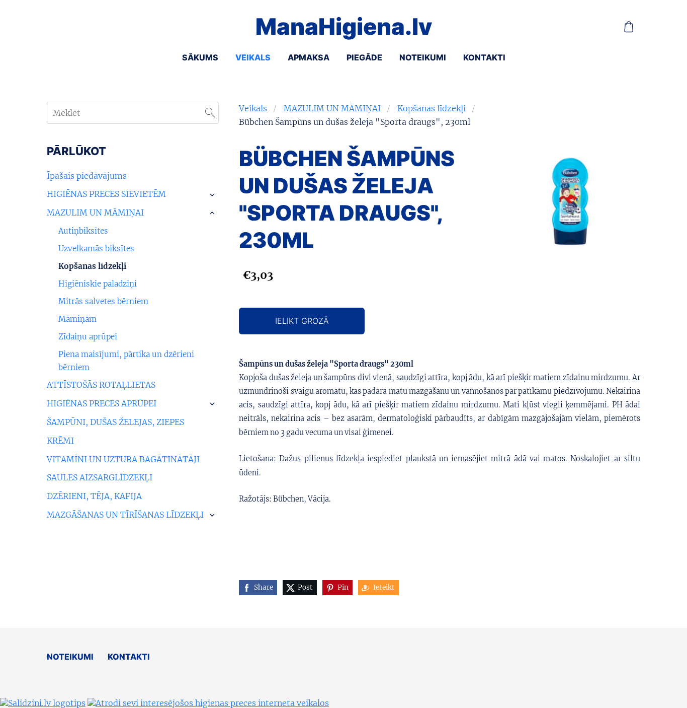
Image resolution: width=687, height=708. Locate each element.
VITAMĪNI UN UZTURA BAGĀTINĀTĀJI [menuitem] (123, 459)
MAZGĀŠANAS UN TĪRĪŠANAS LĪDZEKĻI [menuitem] (125, 515)
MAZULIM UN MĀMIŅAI (332, 108)
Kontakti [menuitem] (484, 57)
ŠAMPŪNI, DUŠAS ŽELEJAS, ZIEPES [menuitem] (115, 422)
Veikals (253, 108)
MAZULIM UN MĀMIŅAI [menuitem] (95, 212)
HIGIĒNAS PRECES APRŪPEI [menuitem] (101, 403)
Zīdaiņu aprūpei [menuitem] (87, 336)
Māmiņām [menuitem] (77, 319)
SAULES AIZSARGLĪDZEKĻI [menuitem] (99, 477)
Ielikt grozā (302, 321)
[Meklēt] (210, 112)
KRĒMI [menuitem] (60, 441)
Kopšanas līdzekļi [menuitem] (92, 266)
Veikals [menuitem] (253, 57)
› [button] (213, 195)
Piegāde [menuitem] (364, 57)
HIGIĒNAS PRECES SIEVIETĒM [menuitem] (106, 194)
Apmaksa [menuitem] (308, 57)
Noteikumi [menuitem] (422, 57)
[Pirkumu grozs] (629, 27)
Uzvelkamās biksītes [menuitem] (96, 248)
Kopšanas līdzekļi (431, 108)
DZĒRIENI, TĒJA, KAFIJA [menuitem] (94, 496)
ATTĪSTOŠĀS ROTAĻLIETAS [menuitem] (101, 385)
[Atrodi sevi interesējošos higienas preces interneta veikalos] (208, 703)
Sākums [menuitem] (200, 57)
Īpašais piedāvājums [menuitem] (87, 176)
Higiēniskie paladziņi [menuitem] (97, 284)
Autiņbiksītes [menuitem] (83, 231)
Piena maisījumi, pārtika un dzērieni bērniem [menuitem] (126, 360)
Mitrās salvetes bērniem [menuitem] (103, 301)
